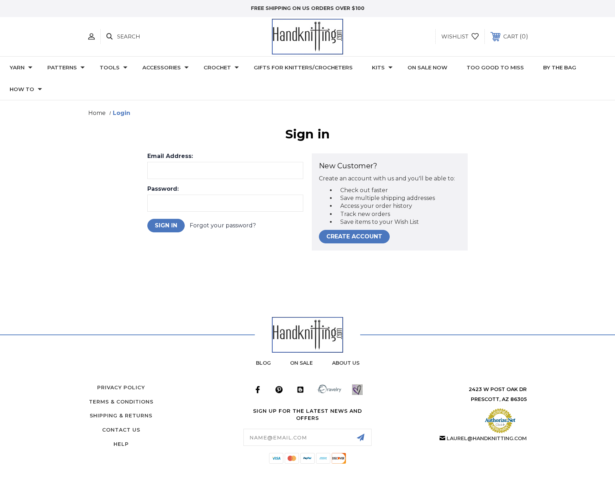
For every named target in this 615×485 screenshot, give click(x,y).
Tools (110, 67)
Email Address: (170, 156)
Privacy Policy (121, 387)
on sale (301, 363)
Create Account (354, 236)
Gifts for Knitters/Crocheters (303, 67)
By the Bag (559, 67)
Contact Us (121, 430)
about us (345, 363)
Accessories (161, 67)
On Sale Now (427, 67)
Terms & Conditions (121, 402)
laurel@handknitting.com (487, 438)
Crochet (217, 67)
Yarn (17, 67)
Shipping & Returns (121, 415)
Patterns (62, 67)
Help (121, 444)
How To (22, 89)
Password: (163, 189)
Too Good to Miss (495, 67)
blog (263, 363)
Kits (378, 67)
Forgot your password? (223, 225)
